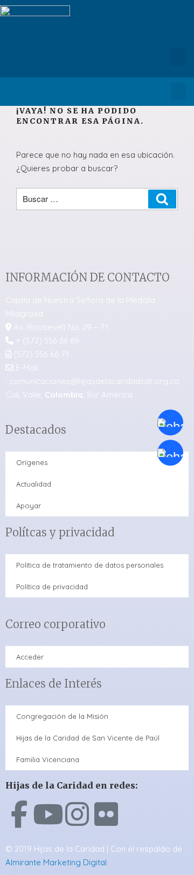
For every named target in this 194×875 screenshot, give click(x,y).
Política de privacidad (52, 586)
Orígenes (31, 462)
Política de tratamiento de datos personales (89, 565)
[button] (178, 57)
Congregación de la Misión (62, 716)
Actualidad (33, 484)
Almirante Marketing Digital (56, 862)
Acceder (30, 656)
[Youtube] (47, 813)
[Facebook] (18, 813)
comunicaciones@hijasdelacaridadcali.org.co (94, 381)
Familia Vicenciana (47, 759)
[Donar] (170, 422)
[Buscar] (162, 199)
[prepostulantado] (170, 453)
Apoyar (28, 505)
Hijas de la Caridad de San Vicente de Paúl (88, 737)
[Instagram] (77, 813)
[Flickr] (106, 813)
